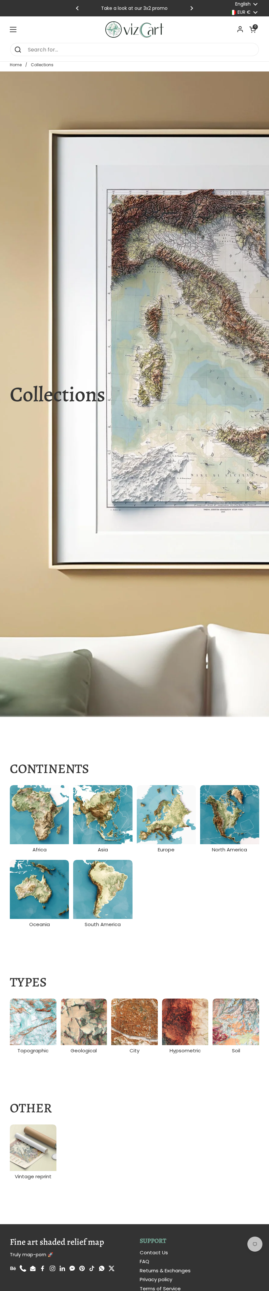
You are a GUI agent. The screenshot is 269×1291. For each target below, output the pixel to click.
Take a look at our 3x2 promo (134, 8)
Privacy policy (156, 1279)
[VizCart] (134, 29)
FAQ (144, 1261)
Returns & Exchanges (165, 1270)
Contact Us (154, 1252)
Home (16, 65)
